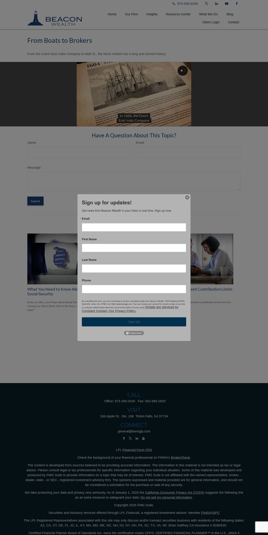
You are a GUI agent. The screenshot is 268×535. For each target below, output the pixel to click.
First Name (89, 239)
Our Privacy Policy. (122, 311)
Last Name (89, 259)
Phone (86, 280)
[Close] (187, 197)
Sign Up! (134, 321)
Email (86, 218)
